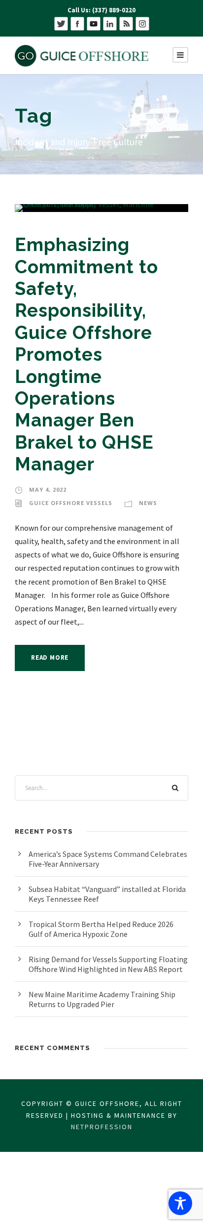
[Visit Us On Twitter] (61, 23)
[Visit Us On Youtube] (93, 23)
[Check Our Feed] (126, 23)
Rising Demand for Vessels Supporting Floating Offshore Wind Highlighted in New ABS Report (108, 964)
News (148, 503)
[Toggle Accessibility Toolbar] (180, 1203)
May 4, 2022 (48, 489)
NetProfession (102, 1126)
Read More (49, 657)
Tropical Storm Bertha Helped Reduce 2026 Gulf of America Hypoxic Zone (101, 929)
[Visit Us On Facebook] (77, 23)
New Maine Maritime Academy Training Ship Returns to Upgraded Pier (102, 999)
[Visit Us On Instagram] (142, 23)
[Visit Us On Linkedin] (110, 23)
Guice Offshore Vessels (70, 503)
